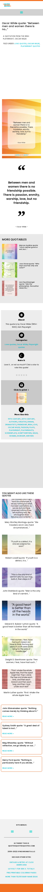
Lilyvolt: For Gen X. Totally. (21, 869)
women (12, 436)
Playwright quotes (30, 46)
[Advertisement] (21, 74)
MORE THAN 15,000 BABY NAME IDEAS (21, 876)
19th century (14, 419)
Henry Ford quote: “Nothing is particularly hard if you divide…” (18, 761)
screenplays (11, 433)
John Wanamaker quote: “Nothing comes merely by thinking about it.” (20, 709)
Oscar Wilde (34, 43)
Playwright (14, 430)
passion (24, 427)
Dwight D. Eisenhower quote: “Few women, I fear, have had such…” (21, 661)
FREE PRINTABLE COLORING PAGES (21, 872)
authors (13, 422)
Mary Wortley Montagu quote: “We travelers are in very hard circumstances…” (21, 525)
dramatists (10, 424)
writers (30, 436)
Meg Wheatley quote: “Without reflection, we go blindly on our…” (19, 744)
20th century (28, 419)
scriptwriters (25, 433)
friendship (22, 424)
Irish (30, 424)
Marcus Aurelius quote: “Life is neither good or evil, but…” (28, 247)
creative (22, 422)
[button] (21, 12)
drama (30, 422)
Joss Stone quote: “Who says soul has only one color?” (29, 266)
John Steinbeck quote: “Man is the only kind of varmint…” (21, 592)
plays (32, 427)
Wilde (35, 433)
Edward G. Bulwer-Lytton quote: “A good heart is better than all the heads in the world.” (21, 627)
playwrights (27, 430)
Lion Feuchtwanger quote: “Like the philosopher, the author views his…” (29, 285)
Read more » (8, 716)
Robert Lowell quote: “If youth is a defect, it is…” (22, 559)
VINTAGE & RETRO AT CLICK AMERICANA (21, 863)
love (35, 424)
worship (21, 436)
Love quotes (20, 43)
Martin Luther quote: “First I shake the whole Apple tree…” (21, 694)
